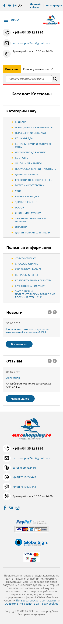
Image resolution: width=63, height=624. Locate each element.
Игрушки (21, 227)
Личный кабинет (35, 5)
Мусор (19, 207)
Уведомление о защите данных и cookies (31, 603)
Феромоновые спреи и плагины (30, 220)
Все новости (19, 344)
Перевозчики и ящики (30, 132)
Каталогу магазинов (36, 69)
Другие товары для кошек (32, 232)
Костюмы (22, 157)
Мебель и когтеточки (29, 185)
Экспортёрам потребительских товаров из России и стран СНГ (35, 294)
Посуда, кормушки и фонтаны (36, 168)
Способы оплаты (26, 263)
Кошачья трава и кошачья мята (33, 145)
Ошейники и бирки (28, 163)
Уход (18, 191)
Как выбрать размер (28, 269)
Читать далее (20, 398)
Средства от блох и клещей (33, 180)
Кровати (20, 121)
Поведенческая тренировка (34, 127)
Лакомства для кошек (30, 152)
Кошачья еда (24, 138)
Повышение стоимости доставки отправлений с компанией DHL (27, 330)
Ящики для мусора (28, 213)
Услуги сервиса (25, 258)
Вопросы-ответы (26, 274)
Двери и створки (26, 174)
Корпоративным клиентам (33, 280)
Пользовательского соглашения (36, 600)
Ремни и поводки (27, 196)
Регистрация (54, 5)
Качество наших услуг (30, 286)
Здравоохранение (27, 202)
